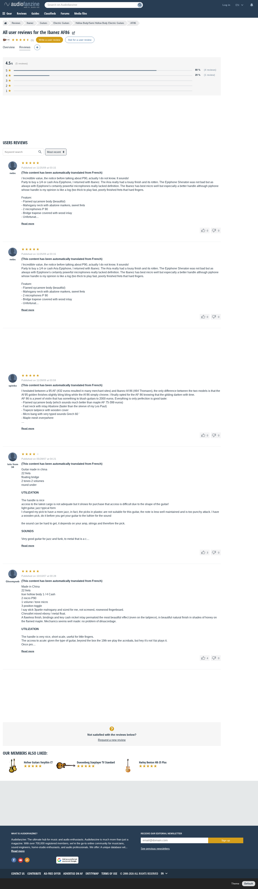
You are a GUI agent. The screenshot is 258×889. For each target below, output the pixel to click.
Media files (80, 13)
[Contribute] (37, 47)
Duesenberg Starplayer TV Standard (96, 762)
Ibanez (30, 23)
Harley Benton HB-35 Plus (153, 762)
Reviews (22, 13)
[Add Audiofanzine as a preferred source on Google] (67, 860)
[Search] (139, 5)
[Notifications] (252, 5)
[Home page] (5, 23)
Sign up (225, 840)
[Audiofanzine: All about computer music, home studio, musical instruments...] (21, 5)
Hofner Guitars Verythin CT (38, 762)
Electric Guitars (61, 23)
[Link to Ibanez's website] (72, 33)
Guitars (43, 23)
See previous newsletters (155, 848)
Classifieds (50, 13)
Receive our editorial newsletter (161, 833)
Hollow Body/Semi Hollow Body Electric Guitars (100, 23)
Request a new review (112, 740)
